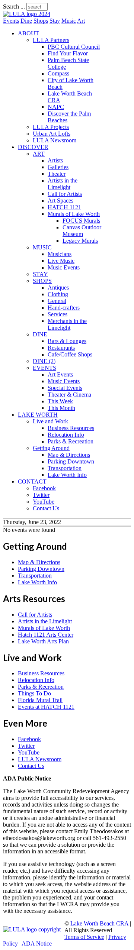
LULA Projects (51, 127)
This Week (60, 401)
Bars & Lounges (67, 341)
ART (39, 154)
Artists (55, 160)
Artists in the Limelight (62, 183)
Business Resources (71, 428)
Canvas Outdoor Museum (82, 230)
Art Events (60, 374)
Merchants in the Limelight (67, 324)
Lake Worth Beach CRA (99, 923)
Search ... (14, 6)
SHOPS (42, 281)
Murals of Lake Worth (74, 214)
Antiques (58, 287)
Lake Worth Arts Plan (43, 641)
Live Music (61, 261)
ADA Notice (37, 943)
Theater (57, 174)
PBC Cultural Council (74, 46)
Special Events (65, 388)
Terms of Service (84, 937)
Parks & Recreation (70, 441)
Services (57, 314)
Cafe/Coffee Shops (70, 354)
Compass (58, 73)
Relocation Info (66, 435)
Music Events (64, 267)
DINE (40, 334)
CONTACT (32, 481)
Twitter (41, 495)
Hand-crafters (64, 307)
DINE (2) (44, 361)
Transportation (65, 468)
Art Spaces (60, 200)
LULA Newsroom (54, 140)
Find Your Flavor (68, 53)
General (57, 301)
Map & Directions (69, 455)
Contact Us (46, 508)
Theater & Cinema (69, 394)
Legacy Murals (80, 241)
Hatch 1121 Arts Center (45, 634)
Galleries (58, 167)
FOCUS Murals (81, 220)
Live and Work (50, 421)
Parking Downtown (71, 461)
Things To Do (34, 693)
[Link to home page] (26, 14)
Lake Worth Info (67, 475)
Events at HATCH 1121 (46, 707)
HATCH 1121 (64, 207)
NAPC (56, 107)
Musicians (59, 254)
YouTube (43, 501)
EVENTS (44, 368)
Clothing (58, 294)
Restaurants (61, 348)
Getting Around (51, 448)
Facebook (44, 488)
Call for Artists (65, 194)
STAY (40, 274)
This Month (61, 408)
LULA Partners (51, 40)
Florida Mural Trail (40, 700)
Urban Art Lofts (51, 133)
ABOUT (28, 33)
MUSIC (42, 247)
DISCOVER (33, 147)
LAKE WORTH (38, 414)
